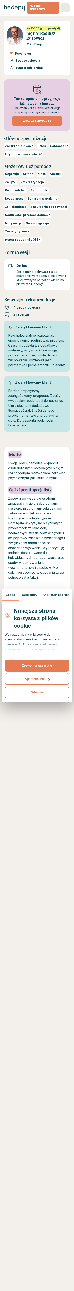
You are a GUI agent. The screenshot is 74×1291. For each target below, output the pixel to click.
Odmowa (37, 692)
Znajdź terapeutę (37, 120)
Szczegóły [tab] (29, 594)
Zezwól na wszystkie (37, 665)
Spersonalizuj (35, 679)
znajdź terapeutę (37, 8)
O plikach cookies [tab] (56, 594)
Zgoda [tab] (10, 594)
